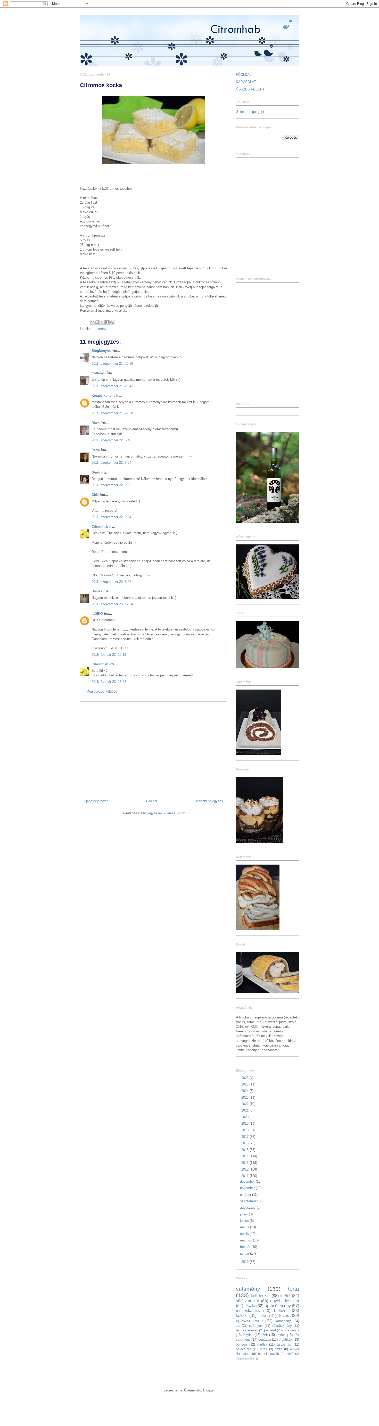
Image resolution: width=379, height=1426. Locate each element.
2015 (245, 1150)
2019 (245, 1123)
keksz (241, 1315)
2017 (245, 1137)
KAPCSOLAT (246, 82)
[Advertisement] (153, 748)
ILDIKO (97, 614)
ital (238, 1326)
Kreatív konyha (103, 395)
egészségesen (249, 1321)
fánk (264, 1335)
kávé (290, 1353)
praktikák (285, 1339)
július (244, 1214)
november (248, 1188)
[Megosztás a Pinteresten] (111, 322)
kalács (281, 1335)
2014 (245, 1156)
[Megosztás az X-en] (102, 322)
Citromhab (100, 526)
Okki (95, 495)
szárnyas (256, 1326)
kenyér (294, 1349)
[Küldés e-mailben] (92, 322)
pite (262, 1315)
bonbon (241, 1344)
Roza (96, 423)
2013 (245, 1163)
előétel (271, 1330)
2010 (245, 1262)
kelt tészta (260, 1296)
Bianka (97, 591)
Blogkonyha (101, 351)
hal (260, 1353)
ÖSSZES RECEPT (250, 89)
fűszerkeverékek (245, 1358)
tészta (249, 1306)
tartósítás (284, 1344)
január (245, 1253)
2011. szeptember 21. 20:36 (112, 364)
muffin (262, 1344)
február (245, 1247)
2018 (245, 1130)
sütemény (99, 329)
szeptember (249, 1201)
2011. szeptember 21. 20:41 (112, 386)
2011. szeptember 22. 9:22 (111, 485)
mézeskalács (248, 1310)
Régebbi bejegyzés (209, 801)
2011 (245, 1176)
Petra (96, 450)
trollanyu (99, 373)
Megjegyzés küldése (101, 691)
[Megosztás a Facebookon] (107, 322)
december (248, 1181)
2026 (245, 1078)
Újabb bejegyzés (96, 801)
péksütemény (282, 1326)
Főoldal (151, 801)
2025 (245, 1084)
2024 (245, 1091)
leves (284, 1315)
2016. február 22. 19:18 (109, 655)
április (245, 1234)
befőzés (281, 1310)
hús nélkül (291, 1330)
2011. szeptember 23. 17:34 (112, 604)
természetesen (247, 1330)
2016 (245, 1143)
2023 (245, 1097)
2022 (245, 1104)
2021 (245, 1110)
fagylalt (248, 1335)
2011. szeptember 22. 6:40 (111, 440)
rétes (263, 1349)
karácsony (283, 1321)
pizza (279, 1349)
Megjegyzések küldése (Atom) (163, 813)
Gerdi (96, 472)
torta (293, 1289)
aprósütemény (278, 1306)
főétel (285, 1296)
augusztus (248, 1207)
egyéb (274, 1353)
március (246, 1240)
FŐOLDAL (243, 75)
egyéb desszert (284, 1301)
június (245, 1221)
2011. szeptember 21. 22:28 (112, 413)
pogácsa (264, 1339)
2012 (245, 1169)
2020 (245, 1117)
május (245, 1227)
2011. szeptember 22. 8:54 (111, 463)
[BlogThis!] (97, 322)
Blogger (208, 1390)
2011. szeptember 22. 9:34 (111, 517)
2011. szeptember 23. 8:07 (111, 582)
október (246, 1195)
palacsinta (243, 1349)
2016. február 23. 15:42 (109, 682)
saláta (246, 1353)
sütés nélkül (247, 1301)
